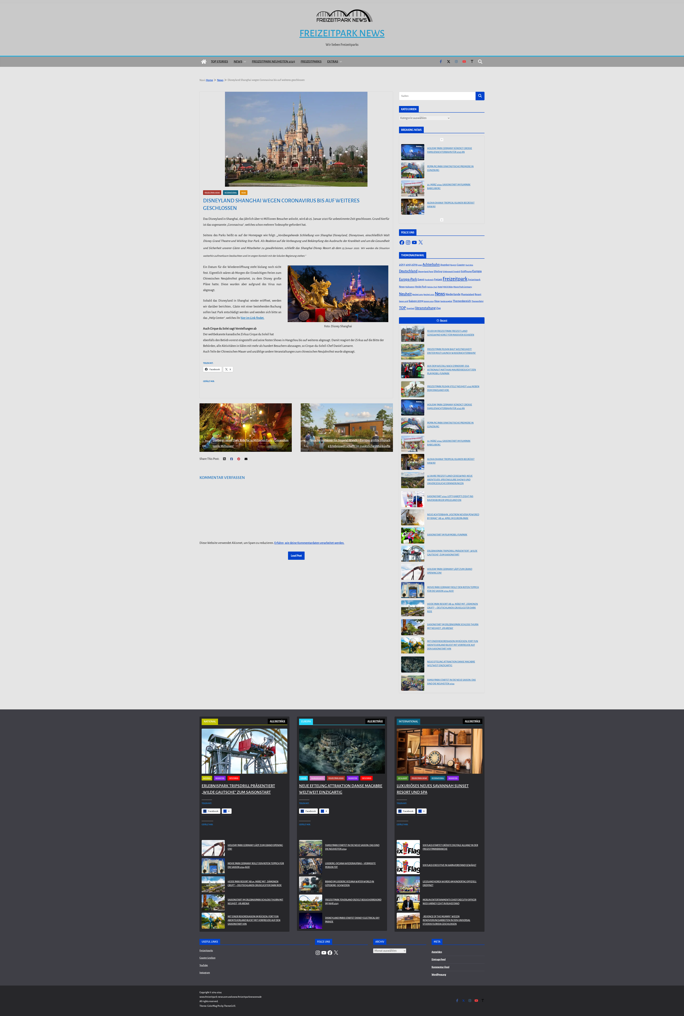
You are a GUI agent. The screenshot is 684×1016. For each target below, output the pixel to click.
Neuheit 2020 (428, 295)
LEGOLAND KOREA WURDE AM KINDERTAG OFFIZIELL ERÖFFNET (449, 883)
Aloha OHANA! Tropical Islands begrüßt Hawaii (451, 186)
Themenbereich (462, 301)
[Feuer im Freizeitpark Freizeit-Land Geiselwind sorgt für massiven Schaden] (412, 334)
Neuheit (405, 294)
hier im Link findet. (252, 318)
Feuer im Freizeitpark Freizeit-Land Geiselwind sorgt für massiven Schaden (450, 333)
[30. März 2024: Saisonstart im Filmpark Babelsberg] (412, 170)
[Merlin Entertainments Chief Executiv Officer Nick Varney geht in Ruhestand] (408, 903)
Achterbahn (431, 264)
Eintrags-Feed (438, 959)
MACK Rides (448, 287)
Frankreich (429, 280)
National (207, 778)
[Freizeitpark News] (204, 61)
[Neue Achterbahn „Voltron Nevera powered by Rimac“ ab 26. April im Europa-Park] (412, 517)
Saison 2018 (403, 301)
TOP (402, 308)
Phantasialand (467, 294)
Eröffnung (466, 271)
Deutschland (408, 271)
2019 (414, 264)
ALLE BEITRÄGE (277, 721)
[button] (244, 61)
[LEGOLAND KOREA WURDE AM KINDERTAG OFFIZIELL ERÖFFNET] (408, 884)
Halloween (409, 287)
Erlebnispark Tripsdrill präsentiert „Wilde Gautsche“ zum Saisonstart (452, 553)
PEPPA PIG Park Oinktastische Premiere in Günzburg (450, 150)
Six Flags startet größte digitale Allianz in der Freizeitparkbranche (450, 847)
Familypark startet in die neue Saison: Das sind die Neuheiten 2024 (451, 682)
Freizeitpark (455, 278)
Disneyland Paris (425, 271)
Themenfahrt (477, 301)
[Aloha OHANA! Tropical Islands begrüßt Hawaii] (412, 188)
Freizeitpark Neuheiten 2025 (273, 61)
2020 (420, 265)
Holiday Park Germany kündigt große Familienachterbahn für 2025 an (449, 407)
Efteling (438, 271)
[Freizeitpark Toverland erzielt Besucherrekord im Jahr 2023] (310, 903)
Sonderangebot (446, 301)
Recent (443, 320)
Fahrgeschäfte (317, 778)
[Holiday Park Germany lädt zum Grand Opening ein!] (412, 572)
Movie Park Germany (462, 287)
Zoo (438, 308)
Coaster (461, 264)
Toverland (410, 308)
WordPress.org (439, 974)
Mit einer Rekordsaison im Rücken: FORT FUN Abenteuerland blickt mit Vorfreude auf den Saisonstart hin (452, 645)
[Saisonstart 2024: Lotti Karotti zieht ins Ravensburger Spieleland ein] (412, 499)
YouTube (204, 965)
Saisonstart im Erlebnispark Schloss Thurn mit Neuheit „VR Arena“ (452, 626)
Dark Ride (469, 265)
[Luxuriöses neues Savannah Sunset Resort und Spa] (439, 751)
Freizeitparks (311, 61)
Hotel (440, 287)
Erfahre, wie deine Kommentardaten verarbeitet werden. (309, 543)
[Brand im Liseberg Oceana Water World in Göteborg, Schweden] (310, 884)
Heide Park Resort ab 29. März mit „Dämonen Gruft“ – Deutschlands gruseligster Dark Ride (452, 608)
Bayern (453, 265)
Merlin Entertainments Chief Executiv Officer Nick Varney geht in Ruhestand (449, 902)
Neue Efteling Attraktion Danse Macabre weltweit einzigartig (451, 664)
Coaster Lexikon (207, 958)
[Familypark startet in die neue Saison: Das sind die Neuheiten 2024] (412, 683)
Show (437, 301)
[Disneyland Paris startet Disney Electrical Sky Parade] (310, 921)
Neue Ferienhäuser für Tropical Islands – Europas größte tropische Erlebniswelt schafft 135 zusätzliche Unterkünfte (347, 443)
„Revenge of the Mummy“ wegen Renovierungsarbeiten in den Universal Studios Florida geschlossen (446, 920)
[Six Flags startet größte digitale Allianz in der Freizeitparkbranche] (408, 848)
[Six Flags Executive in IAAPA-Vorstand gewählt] (408, 866)
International (230, 192)
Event (421, 279)
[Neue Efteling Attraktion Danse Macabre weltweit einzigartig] (412, 664)
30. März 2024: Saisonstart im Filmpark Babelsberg (448, 168)
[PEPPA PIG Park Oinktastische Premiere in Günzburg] (412, 152)
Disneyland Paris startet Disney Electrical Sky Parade (352, 920)
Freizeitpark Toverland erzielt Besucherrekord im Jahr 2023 (353, 902)
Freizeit (438, 279)
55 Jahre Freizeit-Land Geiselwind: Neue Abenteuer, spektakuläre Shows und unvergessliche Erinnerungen (450, 206)
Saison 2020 (428, 301)
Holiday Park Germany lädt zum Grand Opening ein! (449, 571)
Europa (477, 271)
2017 (402, 264)
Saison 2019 (416, 301)
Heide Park (421, 286)
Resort (478, 294)
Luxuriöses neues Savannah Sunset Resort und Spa (433, 789)
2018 (408, 264)
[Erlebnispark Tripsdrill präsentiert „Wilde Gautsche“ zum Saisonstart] (412, 554)
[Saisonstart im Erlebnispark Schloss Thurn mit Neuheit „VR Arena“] (412, 627)
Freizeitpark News (342, 33)
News (238, 61)
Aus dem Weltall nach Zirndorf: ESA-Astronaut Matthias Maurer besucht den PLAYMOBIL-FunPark (451, 370)
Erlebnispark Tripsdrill (451, 272)
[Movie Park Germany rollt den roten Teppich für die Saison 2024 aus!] (412, 590)
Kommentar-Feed (440, 967)
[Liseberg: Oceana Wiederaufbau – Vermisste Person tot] (310, 866)
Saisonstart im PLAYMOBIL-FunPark (447, 535)
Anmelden (437, 952)
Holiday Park (432, 287)
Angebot (445, 264)
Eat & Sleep (402, 778)
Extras (332, 61)
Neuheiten (219, 778)
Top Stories (219, 61)
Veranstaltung (425, 308)
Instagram (205, 972)
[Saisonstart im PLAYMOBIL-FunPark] (412, 536)
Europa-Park (408, 279)
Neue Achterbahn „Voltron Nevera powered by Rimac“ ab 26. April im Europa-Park (453, 516)
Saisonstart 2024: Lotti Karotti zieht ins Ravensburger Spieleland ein (450, 498)
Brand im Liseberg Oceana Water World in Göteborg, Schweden (349, 883)
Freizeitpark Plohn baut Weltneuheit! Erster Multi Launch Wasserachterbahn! (451, 351)
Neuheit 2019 (417, 295)
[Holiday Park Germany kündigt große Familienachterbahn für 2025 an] (412, 407)
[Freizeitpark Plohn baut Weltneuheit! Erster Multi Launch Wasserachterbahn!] (412, 352)
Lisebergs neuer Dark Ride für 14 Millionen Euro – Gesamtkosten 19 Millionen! (245, 443)
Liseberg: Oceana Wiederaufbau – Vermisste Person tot (350, 865)
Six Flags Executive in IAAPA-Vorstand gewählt (449, 865)
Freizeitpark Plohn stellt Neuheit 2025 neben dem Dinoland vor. (453, 388)
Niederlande (452, 294)
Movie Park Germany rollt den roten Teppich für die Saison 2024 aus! (453, 589)
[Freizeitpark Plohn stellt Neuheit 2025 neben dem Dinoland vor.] (412, 389)
